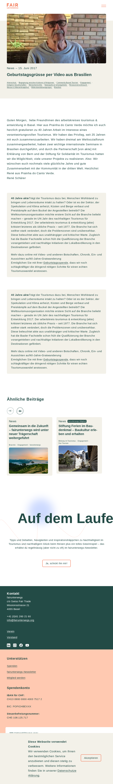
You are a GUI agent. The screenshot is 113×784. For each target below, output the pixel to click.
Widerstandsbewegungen (41, 87)
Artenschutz (12, 83)
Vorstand (12, 637)
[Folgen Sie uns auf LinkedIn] (8, 645)
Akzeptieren (91, 758)
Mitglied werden (16, 677)
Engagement (85, 83)
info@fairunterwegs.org (20, 620)
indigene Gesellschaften (17, 85)
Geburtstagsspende (55, 262)
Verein (10, 631)
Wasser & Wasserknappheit (18, 87)
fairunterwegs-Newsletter (21, 672)
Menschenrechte (36, 85)
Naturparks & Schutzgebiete (56, 85)
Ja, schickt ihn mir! (57, 563)
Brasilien (57, 87)
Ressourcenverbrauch (78, 85)
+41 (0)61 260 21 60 (19, 616)
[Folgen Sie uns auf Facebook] (21, 645)
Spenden (12, 666)
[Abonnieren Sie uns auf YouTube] (27, 645)
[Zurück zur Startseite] (12, 6)
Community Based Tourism (67, 83)
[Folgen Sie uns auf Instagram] (15, 645)
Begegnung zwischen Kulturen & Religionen (37, 83)
